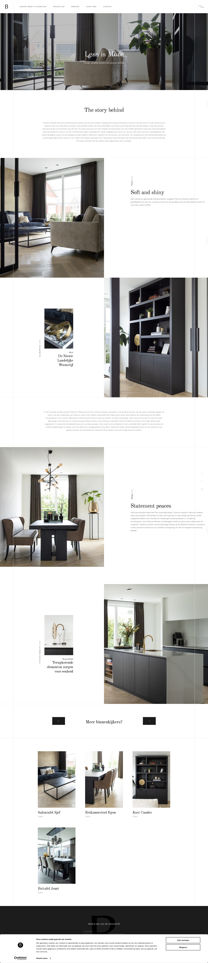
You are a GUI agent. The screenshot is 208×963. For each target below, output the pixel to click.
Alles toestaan (183, 940)
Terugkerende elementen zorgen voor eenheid (60, 667)
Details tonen (42, 958)
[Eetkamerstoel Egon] (104, 784)
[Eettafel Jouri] (56, 860)
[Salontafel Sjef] (56, 784)
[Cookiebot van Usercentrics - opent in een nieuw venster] (20, 958)
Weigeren (183, 947)
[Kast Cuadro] (151, 784)
